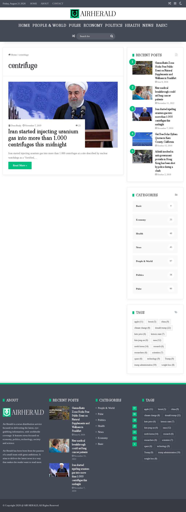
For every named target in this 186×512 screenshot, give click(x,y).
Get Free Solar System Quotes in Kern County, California (166, 138)
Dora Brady (16, 125)
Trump (169, 358)
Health (132, 25)
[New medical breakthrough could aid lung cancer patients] (142, 93)
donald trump (163, 328)
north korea (141, 346)
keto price (140, 334)
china (165, 321)
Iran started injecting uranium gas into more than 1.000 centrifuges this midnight (43, 137)
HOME (33, 3)
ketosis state (157, 334)
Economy (93, 25)
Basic (161, 25)
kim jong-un (141, 340)
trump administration (145, 365)
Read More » (20, 165)
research (158, 346)
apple (138, 321)
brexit (152, 321)
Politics (113, 25)
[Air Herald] (93, 13)
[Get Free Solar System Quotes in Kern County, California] (142, 139)
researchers (140, 352)
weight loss (167, 365)
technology (153, 358)
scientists (157, 352)
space (138, 358)
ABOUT (45, 3)
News (148, 25)
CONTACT (57, 3)
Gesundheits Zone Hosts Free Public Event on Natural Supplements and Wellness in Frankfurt (165, 70)
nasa (157, 340)
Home (24, 25)
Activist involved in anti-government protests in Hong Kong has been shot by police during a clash (165, 161)
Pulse (75, 25)
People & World (49, 25)
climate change (142, 328)
